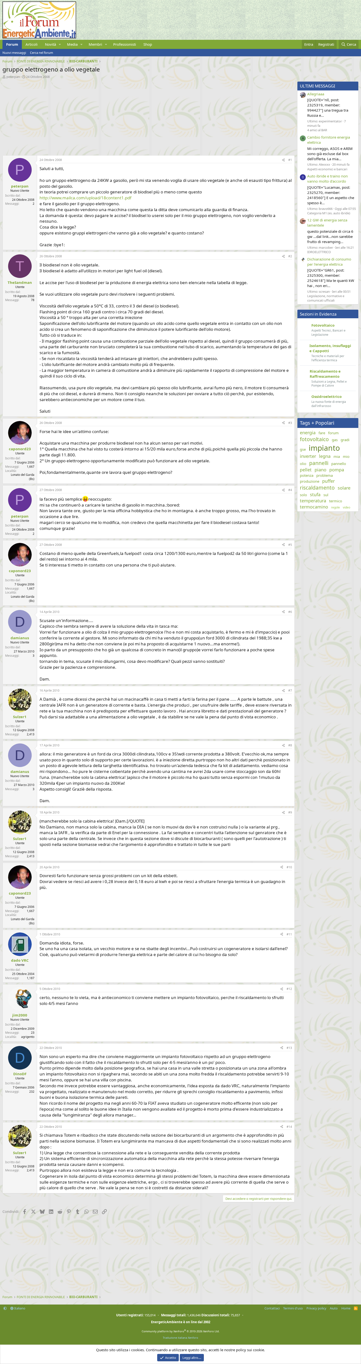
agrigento (27, 1037)
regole (335, 507)
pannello (338, 463)
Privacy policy (316, 1308)
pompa (336, 470)
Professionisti (124, 44)
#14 (289, 1127)
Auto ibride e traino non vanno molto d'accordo (327, 179)
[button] (59, 44)
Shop (147, 44)
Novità (50, 44)
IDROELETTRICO (319, 252)
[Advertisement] (147, 115)
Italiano (19, 1308)
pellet (306, 470)
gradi (345, 439)
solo (303, 494)
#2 (290, 256)
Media (72, 44)
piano (320, 470)
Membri (95, 44)
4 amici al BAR (317, 130)
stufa (315, 494)
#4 (290, 490)
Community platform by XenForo (181, 1331)
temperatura (313, 501)
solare (344, 488)
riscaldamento (317, 487)
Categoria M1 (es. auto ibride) (328, 213)
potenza (306, 475)
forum (333, 432)
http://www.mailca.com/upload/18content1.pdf (85, 198)
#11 (289, 934)
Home (345, 1308)
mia (336, 456)
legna (325, 456)
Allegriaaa (315, 93)
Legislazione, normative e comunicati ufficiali (325, 298)
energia (308, 432)
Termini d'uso (293, 1308)
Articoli (32, 44)
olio (303, 463)
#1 (290, 160)
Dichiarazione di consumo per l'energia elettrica (329, 262)
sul (325, 494)
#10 (289, 867)
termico (335, 500)
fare (322, 432)
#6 (290, 612)
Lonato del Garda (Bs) (22, 477)
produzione (309, 481)
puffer (328, 481)
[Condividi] (283, 160)
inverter (308, 456)
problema (324, 475)
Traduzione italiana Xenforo (180, 1337)
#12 (289, 989)
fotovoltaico (314, 439)
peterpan (13, 76)
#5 (290, 545)
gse (303, 449)
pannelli (318, 463)
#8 (290, 745)
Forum (12, 44)
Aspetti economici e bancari (327, 169)
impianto (324, 448)
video (346, 507)
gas (335, 439)
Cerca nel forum (41, 52)
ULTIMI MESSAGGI (317, 86)
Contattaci (272, 1308)
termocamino (314, 507)
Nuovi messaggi (14, 52)
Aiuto (334, 1308)
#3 (290, 423)
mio (346, 456)
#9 (290, 812)
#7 (290, 690)
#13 (289, 1048)
